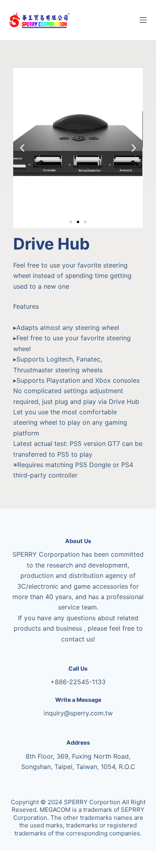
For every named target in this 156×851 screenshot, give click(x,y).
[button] (22, 148)
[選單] (143, 20)
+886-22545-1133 (78, 682)
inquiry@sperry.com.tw (78, 713)
